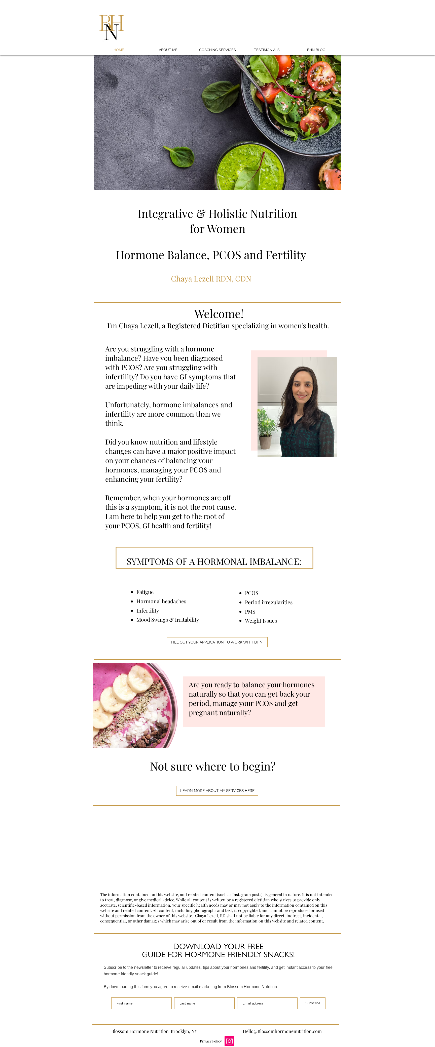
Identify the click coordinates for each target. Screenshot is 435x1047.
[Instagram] (229, 1041)
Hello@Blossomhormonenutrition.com (282, 1031)
